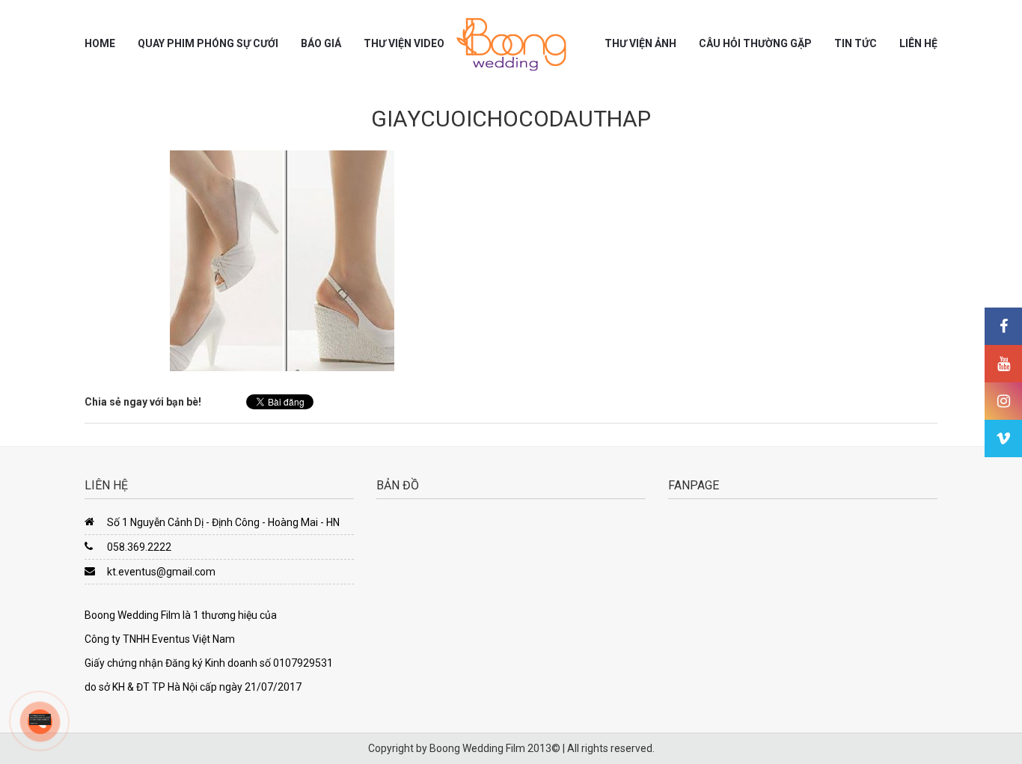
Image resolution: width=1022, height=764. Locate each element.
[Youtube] (1003, 363)
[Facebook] (1003, 326)
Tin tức (855, 43)
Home (100, 43)
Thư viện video (404, 43)
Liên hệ (918, 43)
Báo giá (321, 43)
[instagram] (1003, 401)
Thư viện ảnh (640, 43)
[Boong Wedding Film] (511, 44)
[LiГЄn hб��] (40, 718)
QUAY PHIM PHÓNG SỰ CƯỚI (208, 43)
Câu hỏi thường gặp (755, 43)
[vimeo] (1003, 438)
